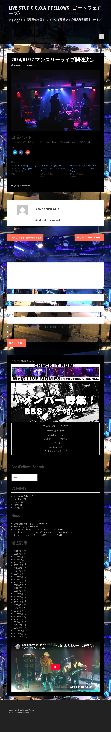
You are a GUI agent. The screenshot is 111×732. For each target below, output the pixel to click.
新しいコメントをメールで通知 (22, 332)
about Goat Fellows (22, 496)
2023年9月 (18, 582)
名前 (11, 292)
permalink (26, 186)
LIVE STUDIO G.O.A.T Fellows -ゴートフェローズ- (55, 10)
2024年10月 (19, 568)
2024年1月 (18, 579)
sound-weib (33, 65)
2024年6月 (18, 577)
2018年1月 (18, 622)
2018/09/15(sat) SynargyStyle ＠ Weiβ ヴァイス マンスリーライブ (83, 168)
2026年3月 (18, 554)
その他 (16, 186)
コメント (13, 260)
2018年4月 (18, 616)
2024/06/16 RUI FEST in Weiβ (89, 238)
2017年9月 (18, 634)
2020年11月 (19, 588)
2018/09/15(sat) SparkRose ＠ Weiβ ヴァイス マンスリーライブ (52, 168)
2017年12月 (19, 625)
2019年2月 (18, 602)
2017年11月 (19, 628)
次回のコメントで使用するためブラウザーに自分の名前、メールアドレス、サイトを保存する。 (49, 327)
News (16, 505)
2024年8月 (18, 571)
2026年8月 (18, 551)
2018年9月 (18, 608)
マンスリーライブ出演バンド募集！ (25, 238)
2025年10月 (19, 560)
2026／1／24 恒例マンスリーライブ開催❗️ (32, 529)
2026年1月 (18, 557)
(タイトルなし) (20, 526)
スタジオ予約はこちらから (22, 361)
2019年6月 (18, 597)
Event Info (18, 499)
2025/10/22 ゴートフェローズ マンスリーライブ (36, 532)
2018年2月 (18, 619)
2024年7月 (18, 574)
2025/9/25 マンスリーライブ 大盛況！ (31, 535)
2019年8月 (18, 594)
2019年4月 (18, 599)
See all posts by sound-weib (47, 220)
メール (12, 304)
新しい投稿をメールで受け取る (22, 336)
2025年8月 (18, 565)
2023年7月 (18, 585)
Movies (17, 502)
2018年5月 (18, 614)
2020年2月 (18, 591)
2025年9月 (18, 562)
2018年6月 (18, 611)
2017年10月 (19, 631)
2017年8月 (18, 636)
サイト (12, 315)
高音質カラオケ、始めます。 (26, 524)
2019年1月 (18, 605)
